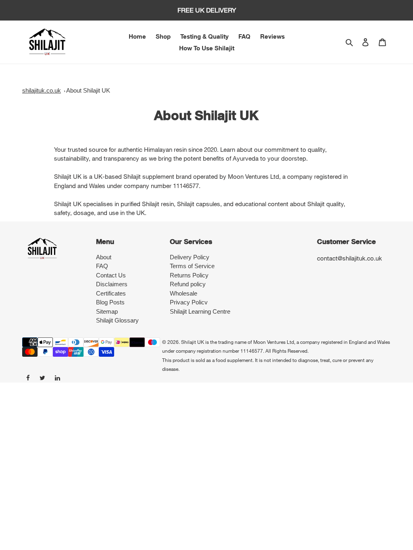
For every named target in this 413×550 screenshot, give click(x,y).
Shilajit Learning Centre (200, 311)
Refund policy (188, 284)
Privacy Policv (189, 302)
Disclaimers (111, 284)
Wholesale (183, 293)
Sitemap (107, 311)
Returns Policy (189, 275)
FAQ (102, 266)
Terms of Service (192, 266)
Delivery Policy (189, 257)
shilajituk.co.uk (41, 90)
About (103, 257)
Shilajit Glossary (117, 320)
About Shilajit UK (88, 90)
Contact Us (111, 275)
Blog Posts (110, 302)
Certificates (111, 293)
